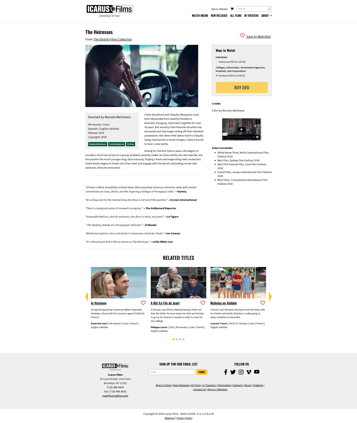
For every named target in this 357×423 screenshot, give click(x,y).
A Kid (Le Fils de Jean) (165, 302)
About (247, 385)
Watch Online (164, 385)
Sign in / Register (219, 8)
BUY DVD (241, 87)
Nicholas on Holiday (223, 302)
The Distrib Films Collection (112, 39)
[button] (86, 297)
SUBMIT (201, 372)
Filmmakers (224, 385)
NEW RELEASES (219, 15)
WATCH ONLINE (200, 15)
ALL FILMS (236, 15)
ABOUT (265, 15)
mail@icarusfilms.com (115, 396)
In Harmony (99, 302)
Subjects (238, 385)
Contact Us (199, 389)
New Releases (181, 385)
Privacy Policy (184, 418)
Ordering (258, 385)
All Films (196, 385)
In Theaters (209, 385)
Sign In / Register (217, 389)
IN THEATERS (251, 15)
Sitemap (169, 418)
